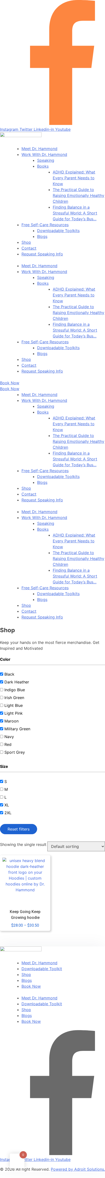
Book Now (31, 986)
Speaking (45, 160)
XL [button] (6, 804)
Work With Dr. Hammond (44, 154)
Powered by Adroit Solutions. (78, 1169)
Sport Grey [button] (14, 752)
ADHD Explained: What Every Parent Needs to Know (74, 178)
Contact (28, 248)
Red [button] (7, 744)
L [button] (5, 797)
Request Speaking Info (42, 254)
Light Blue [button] (13, 705)
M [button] (6, 789)
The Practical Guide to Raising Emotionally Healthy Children (78, 195)
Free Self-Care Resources (45, 224)
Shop (26, 242)
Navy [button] (9, 736)
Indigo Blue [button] (14, 689)
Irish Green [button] (14, 697)
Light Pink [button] (13, 713)
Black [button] (9, 674)
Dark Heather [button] (16, 682)
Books (43, 166)
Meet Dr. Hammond (39, 148)
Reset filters (19, 829)
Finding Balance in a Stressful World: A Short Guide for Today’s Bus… (75, 213)
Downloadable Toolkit (41, 968)
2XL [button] (7, 812)
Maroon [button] (11, 721)
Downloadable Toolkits (58, 230)
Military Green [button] (17, 728)
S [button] (5, 781)
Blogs (42, 236)
